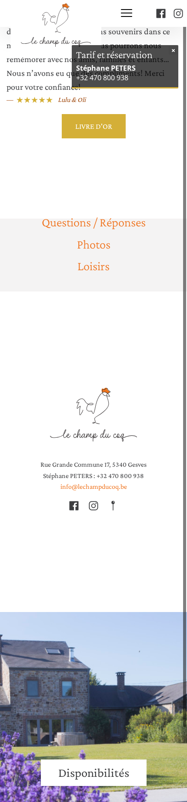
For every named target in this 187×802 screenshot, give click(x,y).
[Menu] (126, 13)
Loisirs (93, 266)
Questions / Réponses (94, 222)
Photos (93, 244)
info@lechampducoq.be (93, 486)
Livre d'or (93, 126)
